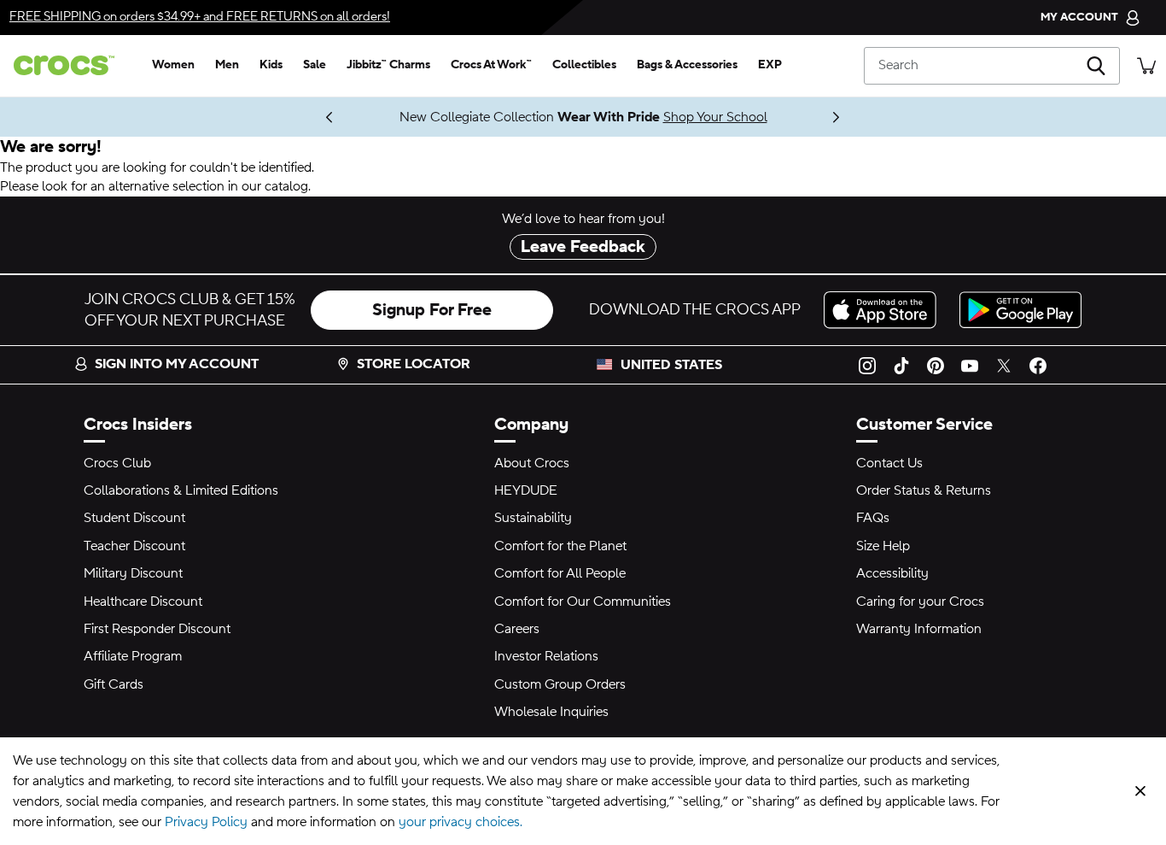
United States (671, 364)
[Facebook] (1037, 364)
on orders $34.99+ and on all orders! (199, 17)
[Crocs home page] (71, 65)
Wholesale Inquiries (551, 711)
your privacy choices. (460, 821)
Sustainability (533, 517)
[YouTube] (969, 364)
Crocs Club (117, 463)
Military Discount (133, 573)
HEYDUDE (525, 490)
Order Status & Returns (923, 490)
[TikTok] (901, 364)
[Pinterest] (935, 364)
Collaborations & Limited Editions (181, 490)
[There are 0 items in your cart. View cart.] (1146, 65)
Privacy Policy (206, 821)
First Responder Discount (157, 628)
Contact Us (889, 463)
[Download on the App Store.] (885, 309)
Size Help (883, 546)
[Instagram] (867, 364)
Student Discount (134, 517)
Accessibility (892, 573)
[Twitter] (1003, 364)
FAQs (872, 517)
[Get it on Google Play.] (1020, 309)
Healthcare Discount (143, 601)
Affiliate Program (133, 656)
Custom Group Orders (560, 684)
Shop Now (261, 117)
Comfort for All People (560, 573)
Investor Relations (546, 656)
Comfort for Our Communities (582, 601)
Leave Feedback (583, 247)
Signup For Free (432, 310)
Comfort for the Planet (560, 546)
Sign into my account (177, 364)
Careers (516, 628)
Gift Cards (113, 684)
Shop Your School (715, 117)
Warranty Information (919, 628)
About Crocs (531, 463)
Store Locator (413, 364)
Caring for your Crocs (920, 601)
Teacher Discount (134, 546)
